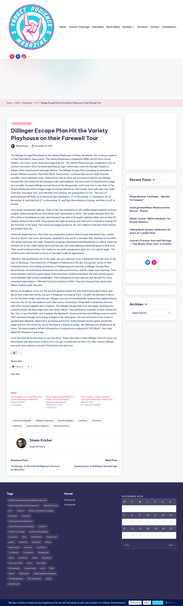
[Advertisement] (91, 79)
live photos (97, 420)
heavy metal (14, 547)
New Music (46, 558)
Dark (24, 537)
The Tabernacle (34, 579)
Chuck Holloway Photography (21, 526)
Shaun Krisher (41, 440)
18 (155, 522)
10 (148, 515)
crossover (13, 537)
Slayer (11, 573)
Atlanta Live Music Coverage (41, 511)
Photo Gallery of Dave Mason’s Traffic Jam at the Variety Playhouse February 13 (59, 399)
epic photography (65, 420)
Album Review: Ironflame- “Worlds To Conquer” (150, 198)
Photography (14, 568)
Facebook (69, 499)
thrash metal (14, 584)
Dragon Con (52, 537)
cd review (26, 516)
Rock (52, 568)
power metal (30, 568)
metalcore (17, 426)
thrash (48, 579)
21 (124, 528)
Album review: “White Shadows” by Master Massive (150, 220)
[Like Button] (14, 353)
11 (155, 515)
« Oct (126, 545)
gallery (11, 542)
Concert (42, 526)
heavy (48, 542)
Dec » (171, 545)
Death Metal (36, 537)
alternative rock (50, 505)
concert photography (22, 420)
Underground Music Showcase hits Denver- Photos (150, 209)
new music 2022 (15, 563)
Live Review (28, 552)
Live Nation (13, 552)
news (29, 563)
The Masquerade (16, 579)
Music (34, 558)
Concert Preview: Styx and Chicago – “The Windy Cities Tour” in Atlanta (150, 242)
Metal (11, 558)
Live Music (82, 420)
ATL (10, 511)
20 (171, 522)
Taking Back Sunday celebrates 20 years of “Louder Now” (150, 231)
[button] (37, 446)
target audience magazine (38, 426)
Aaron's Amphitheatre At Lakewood (24, 505)
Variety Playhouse (61, 426)
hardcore (23, 542)
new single (41, 563)
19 (163, 522)
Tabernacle (24, 573)
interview (28, 547)
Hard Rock (36, 542)
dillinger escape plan (44, 420)
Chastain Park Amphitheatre (20, 521)
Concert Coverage (22, 123)
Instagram (70, 504)
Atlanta (20, 511)
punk (42, 568)
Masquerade (43, 552)
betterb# (13, 516)
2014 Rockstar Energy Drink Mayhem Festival (27, 500)
